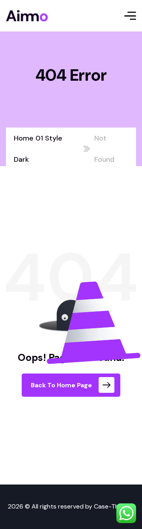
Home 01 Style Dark (38, 148)
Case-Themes (114, 506)
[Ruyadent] (27, 16)
